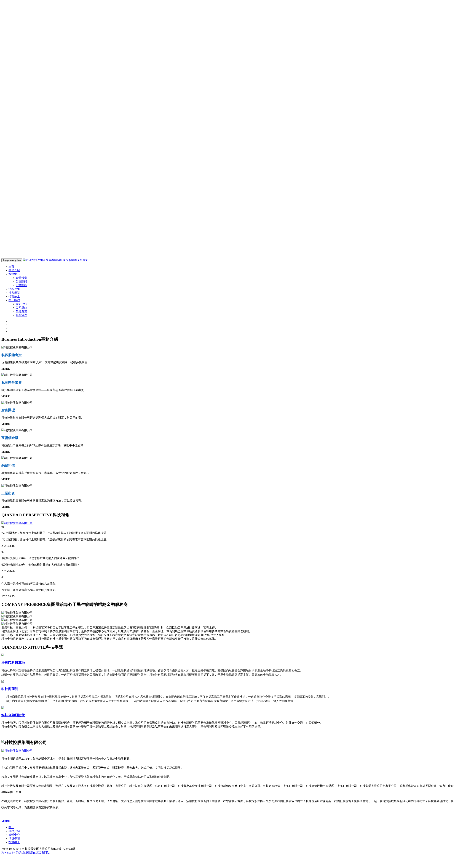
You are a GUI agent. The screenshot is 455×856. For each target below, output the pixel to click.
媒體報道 (21, 277)
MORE (5, 821)
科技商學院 (9, 689)
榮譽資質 (21, 311)
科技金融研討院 (13, 715)
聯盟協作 (21, 315)
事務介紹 (14, 270)
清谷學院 (14, 292)
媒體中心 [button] (14, 274)
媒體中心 (14, 834)
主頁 (11, 266)
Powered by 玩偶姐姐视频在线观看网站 (25, 852)
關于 (11, 827)
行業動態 (21, 285)
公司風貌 (21, 307)
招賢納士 (14, 296)
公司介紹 (21, 303)
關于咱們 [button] (14, 300)
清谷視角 (14, 288)
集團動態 (21, 281)
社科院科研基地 (13, 663)
